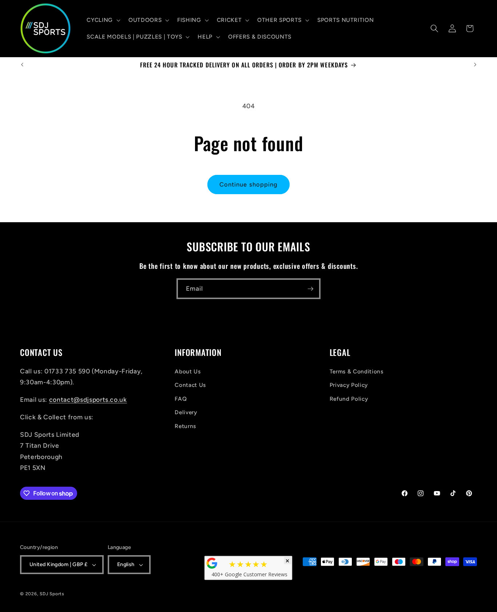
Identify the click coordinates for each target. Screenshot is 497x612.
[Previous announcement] (22, 64)
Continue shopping (248, 184)
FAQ (181, 398)
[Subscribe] (310, 288)
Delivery (186, 412)
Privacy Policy (349, 384)
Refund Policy (349, 398)
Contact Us (190, 384)
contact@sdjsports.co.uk (88, 399)
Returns (185, 426)
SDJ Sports (52, 593)
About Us (187, 371)
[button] (103, 20)
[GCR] (212, 563)
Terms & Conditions (356, 371)
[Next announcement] (475, 64)
